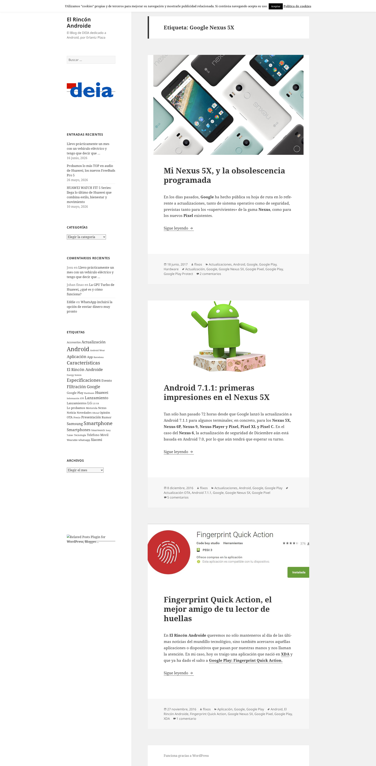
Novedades (84, 412)
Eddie (71, 302)
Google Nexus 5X (231, 269)
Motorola (91, 408)
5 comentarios (178, 497)
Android (78, 349)
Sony (108, 430)
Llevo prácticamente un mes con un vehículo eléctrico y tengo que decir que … (88, 148)
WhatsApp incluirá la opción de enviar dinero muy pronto (89, 307)
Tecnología (80, 435)
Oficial (95, 413)
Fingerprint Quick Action (208, 714)
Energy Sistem (74, 375)
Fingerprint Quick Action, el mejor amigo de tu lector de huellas (218, 608)
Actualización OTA (177, 492)
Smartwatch (98, 430)
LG (89, 403)
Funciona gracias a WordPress (186, 755)
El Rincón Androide (79, 22)
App (90, 357)
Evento (106, 380)
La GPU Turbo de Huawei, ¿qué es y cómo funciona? (90, 289)
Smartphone (98, 423)
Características (83, 363)
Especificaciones (84, 380)
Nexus (102, 408)
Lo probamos (76, 408)
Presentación (91, 417)
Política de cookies (297, 6)
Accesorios (74, 342)
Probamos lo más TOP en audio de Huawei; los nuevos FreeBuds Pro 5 (91, 170)
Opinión (105, 412)
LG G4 (96, 403)
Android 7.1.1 (201, 492)
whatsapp (84, 440)
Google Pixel (254, 269)
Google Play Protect (178, 274)
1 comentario (186, 718)
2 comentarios (210, 274)
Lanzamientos (77, 403)
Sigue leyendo (179, 228)
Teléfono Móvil (97, 435)
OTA (70, 417)
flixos (198, 264)
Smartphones (78, 429)
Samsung (75, 423)
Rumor (106, 417)
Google (93, 386)
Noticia (71, 412)
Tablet (70, 435)
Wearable (72, 440)
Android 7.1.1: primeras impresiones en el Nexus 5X (217, 392)
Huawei (101, 392)
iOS (82, 398)
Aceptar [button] (275, 6)
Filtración (76, 386)
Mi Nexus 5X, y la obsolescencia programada (224, 175)
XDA (167, 718)
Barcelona (99, 357)
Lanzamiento (96, 397)
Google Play (75, 393)
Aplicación (76, 356)
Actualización (93, 341)
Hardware (89, 393)
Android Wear (97, 350)
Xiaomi (96, 439)
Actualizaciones (220, 264)
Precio (76, 417)
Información (73, 398)
